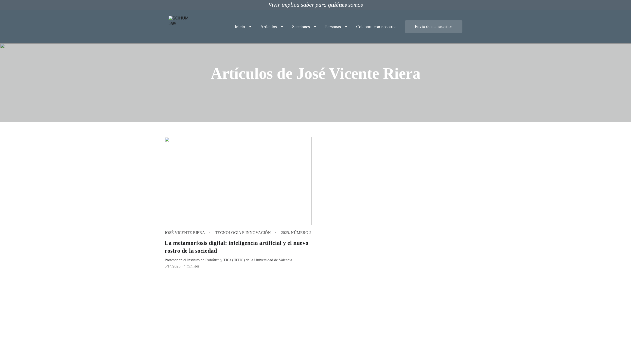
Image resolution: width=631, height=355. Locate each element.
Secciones (301, 26)
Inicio (240, 26)
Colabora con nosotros (376, 26)
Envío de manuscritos (434, 26)
